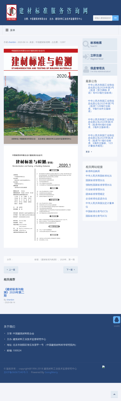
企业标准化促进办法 (96, 198)
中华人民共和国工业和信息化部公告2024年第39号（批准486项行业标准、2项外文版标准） (101, 123)
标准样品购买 (93, 171)
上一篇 (12, 269)
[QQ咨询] (116, 318)
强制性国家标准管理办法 (99, 184)
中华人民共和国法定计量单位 (100, 204)
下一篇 (69, 269)
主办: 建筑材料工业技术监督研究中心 (26, 339)
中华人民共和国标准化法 (99, 175)
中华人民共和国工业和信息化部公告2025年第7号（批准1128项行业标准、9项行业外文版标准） (101, 106)
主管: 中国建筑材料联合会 (20, 333)
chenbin (12, 42)
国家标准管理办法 (95, 180)
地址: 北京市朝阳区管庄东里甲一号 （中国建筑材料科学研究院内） (42, 344)
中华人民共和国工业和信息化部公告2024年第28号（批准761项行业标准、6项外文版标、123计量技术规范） (101, 140)
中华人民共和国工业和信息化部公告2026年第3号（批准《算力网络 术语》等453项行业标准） (101, 88)
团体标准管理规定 (95, 193)
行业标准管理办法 (95, 189)
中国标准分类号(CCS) (97, 211)
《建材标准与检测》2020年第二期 (14, 292)
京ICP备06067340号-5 (16, 372)
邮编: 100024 (14, 350)
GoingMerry (51, 372)
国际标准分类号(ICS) (96, 215)
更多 (88, 151)
